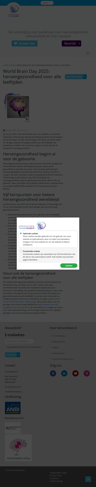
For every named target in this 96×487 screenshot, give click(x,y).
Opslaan (68, 265)
